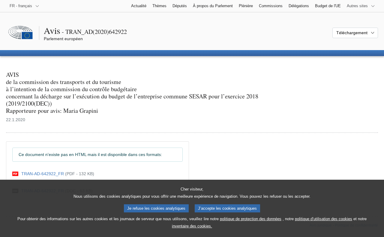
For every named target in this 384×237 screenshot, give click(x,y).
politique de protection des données (250, 219)
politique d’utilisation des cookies (323, 219)
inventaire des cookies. (192, 226)
